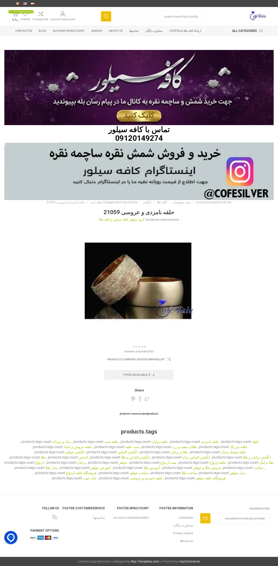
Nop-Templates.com (145, 561)
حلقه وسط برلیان (233, 452)
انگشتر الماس (127, 452)
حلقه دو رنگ (238, 447)
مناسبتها (134, 30)
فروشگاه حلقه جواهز (211, 478)
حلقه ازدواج (217, 462)
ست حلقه (132, 447)
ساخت (258, 468)
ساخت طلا (189, 473)
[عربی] (17, 3)
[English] (25, 3)
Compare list (40, 19)
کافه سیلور (125, 129)
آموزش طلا (152, 468)
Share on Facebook (140, 399)
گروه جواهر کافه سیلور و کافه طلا (122, 220)
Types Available (136, 374)
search (96, 30)
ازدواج (39, 462)
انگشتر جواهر (74, 452)
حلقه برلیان (159, 442)
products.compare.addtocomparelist (136, 359)
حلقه (255, 442)
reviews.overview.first (139, 351)
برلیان (81, 462)
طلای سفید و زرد (184, 447)
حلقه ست (111, 442)
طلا (43, 457)
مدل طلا (51, 468)
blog (42, 30)
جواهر (123, 462)
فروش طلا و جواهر (207, 468)
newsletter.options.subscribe (205, 518)
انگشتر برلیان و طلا (257, 457)
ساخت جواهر (138, 473)
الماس (83, 457)
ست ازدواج (168, 462)
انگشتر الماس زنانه (196, 457)
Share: (139, 390)
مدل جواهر (237, 473)
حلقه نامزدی (210, 442)
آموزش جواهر (101, 468)
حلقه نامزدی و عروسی (146, 478)
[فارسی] (32, 3)
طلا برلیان (266, 462)
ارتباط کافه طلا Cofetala (185, 30)
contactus (23, 30)
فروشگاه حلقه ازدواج (81, 473)
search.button (106, 16)
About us (116, 30)
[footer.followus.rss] (54, 516)
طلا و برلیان (179, 452)
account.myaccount (62, 19)
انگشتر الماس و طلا (135, 457)
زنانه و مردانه (61, 442)
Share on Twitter (147, 399)
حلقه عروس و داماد (78, 447)
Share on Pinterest (133, 399)
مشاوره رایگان (154, 30)
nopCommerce (189, 561)
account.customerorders (131, 518)
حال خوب (90, 478)
